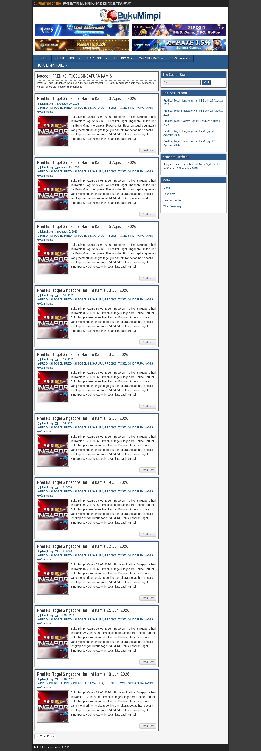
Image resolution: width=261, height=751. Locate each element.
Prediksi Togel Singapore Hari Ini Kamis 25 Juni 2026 (83, 610)
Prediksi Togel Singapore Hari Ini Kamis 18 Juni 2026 (83, 674)
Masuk (167, 187)
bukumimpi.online (47, 3)
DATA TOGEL (95, 58)
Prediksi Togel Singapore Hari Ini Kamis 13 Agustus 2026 (86, 162)
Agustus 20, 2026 (68, 103)
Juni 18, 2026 (66, 679)
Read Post (148, 150)
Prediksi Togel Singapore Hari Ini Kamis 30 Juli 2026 (82, 290)
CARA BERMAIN (149, 58)
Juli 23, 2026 (65, 359)
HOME (43, 58)
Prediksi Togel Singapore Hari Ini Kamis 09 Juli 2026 (82, 482)
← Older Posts (45, 736)
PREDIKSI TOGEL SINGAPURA (83, 107)
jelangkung (46, 103)
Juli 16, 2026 (65, 423)
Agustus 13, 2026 (68, 167)
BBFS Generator (180, 58)
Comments (46, 111)
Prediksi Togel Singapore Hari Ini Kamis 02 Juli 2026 (82, 546)
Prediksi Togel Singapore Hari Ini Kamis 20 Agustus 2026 (86, 98)
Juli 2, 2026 (65, 551)
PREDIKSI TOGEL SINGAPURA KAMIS (129, 107)
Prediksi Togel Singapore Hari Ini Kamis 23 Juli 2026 (82, 354)
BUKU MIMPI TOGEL (51, 65)
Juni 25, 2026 (66, 615)
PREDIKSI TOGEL (66, 58)
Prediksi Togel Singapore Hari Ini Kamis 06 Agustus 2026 (86, 226)
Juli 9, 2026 (65, 487)
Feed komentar (172, 200)
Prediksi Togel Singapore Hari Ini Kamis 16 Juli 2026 (82, 418)
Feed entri (169, 193)
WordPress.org (172, 206)
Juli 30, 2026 (65, 295)
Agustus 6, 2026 (67, 231)
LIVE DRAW (121, 58)
